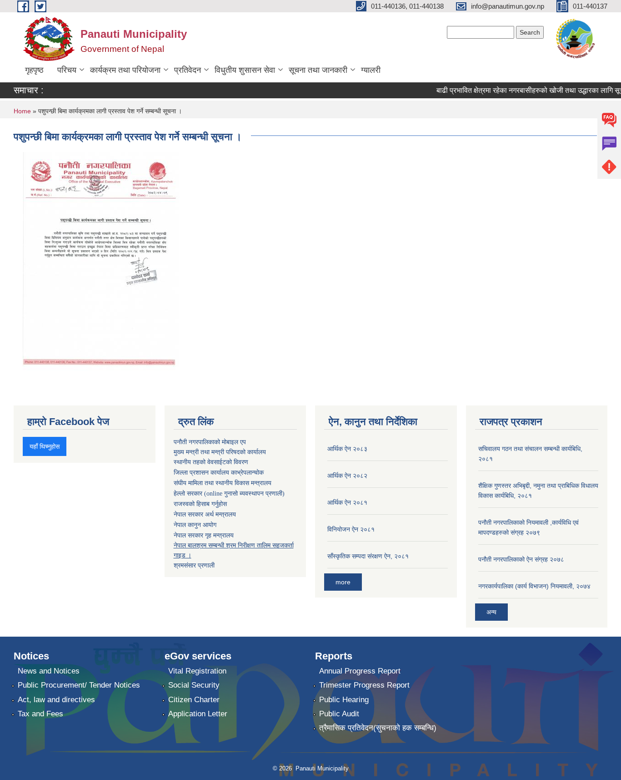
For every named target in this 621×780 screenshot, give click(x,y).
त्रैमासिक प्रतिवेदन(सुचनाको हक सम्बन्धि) (377, 728)
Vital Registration (197, 671)
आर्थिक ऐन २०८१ (347, 502)
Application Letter (197, 713)
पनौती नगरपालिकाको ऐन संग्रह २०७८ (521, 559)
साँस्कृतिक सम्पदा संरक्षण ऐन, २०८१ (368, 556)
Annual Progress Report (360, 671)
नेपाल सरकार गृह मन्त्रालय (204, 535)
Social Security (194, 685)
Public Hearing (344, 699)
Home (22, 111)
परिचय (66, 70)
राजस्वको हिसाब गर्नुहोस (200, 504)
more (343, 582)
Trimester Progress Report (364, 685)
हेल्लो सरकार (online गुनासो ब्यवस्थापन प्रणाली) (229, 493)
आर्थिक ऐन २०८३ (347, 448)
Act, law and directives (56, 699)
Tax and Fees (40, 713)
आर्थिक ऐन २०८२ (347, 475)
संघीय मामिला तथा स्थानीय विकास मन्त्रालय (222, 483)
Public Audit (339, 713)
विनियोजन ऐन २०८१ (351, 529)
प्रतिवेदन (187, 70)
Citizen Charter (194, 699)
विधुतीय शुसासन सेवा (245, 70)
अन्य (491, 612)
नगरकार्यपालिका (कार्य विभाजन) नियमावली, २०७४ (534, 586)
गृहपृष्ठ (34, 70)
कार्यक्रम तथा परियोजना (125, 70)
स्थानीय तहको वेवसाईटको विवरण (211, 462)
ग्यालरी (371, 70)
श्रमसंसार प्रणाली (194, 565)
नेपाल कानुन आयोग (195, 525)
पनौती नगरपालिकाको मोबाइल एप (210, 442)
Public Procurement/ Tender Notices (79, 685)
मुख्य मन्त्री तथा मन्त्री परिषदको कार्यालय (220, 452)
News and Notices (49, 671)
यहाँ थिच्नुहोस (45, 446)
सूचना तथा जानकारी (318, 70)
